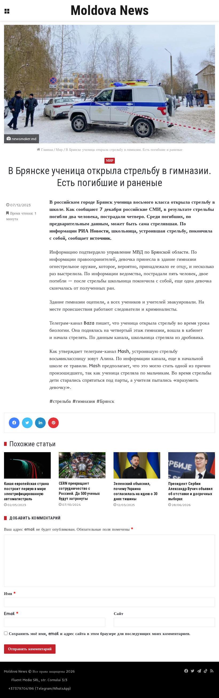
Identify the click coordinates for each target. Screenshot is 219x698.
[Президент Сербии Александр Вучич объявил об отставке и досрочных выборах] (191, 465)
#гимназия (83, 401)
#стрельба (60, 401)
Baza (89, 323)
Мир (59, 149)
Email (11, 613)
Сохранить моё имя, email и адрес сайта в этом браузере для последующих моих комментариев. (99, 633)
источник (100, 238)
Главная (46, 149)
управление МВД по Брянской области (147, 252)
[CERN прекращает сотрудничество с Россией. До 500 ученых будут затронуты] (82, 465)
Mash (123, 351)
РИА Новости (93, 231)
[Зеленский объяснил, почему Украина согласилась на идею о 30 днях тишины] (137, 465)
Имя (10, 593)
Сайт (118, 613)
